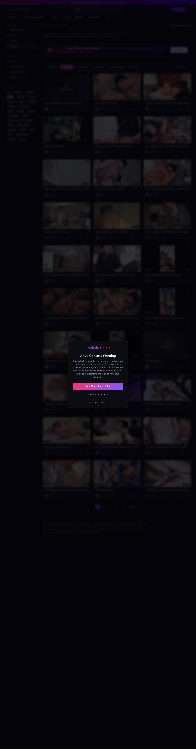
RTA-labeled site (97, 403)
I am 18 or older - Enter (98, 386)
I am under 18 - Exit (98, 394)
